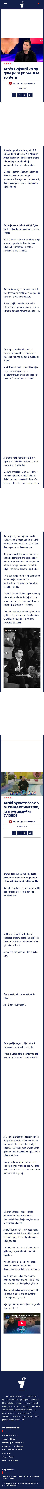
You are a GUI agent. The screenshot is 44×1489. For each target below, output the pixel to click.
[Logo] (22, 4)
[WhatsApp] (30, 95)
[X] (19, 95)
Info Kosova (29, 83)
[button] (39, 4)
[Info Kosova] (11, 83)
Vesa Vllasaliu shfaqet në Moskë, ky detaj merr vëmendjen (20, 1484)
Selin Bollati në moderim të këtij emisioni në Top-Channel (20, 1477)
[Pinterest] (24, 95)
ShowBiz (8, 64)
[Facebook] (14, 95)
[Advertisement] (22, 124)
